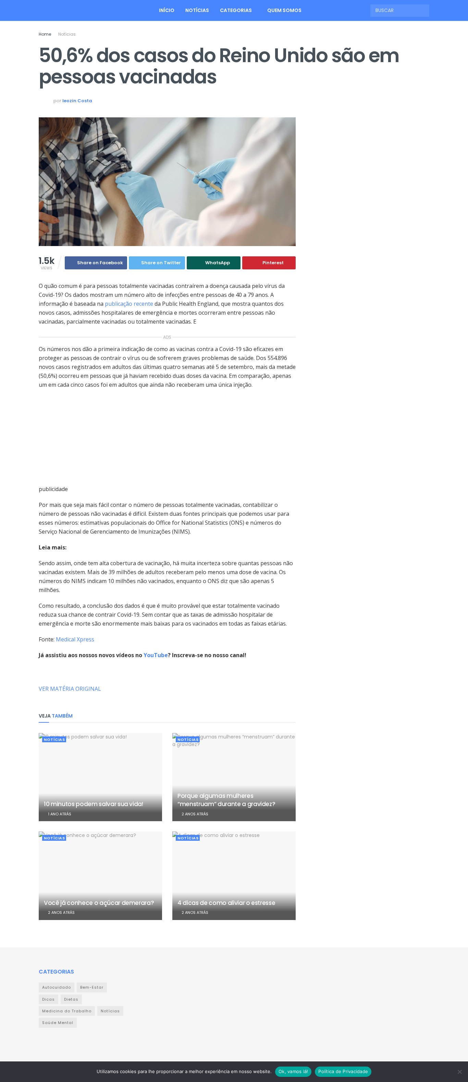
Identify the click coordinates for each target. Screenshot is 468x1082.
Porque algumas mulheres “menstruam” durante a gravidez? (226, 800)
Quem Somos (284, 10)
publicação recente (130, 303)
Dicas (48, 999)
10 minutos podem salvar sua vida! (93, 804)
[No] (459, 1071)
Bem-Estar (91, 987)
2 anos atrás (194, 814)
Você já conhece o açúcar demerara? (99, 903)
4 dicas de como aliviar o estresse (226, 903)
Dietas (71, 999)
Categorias (236, 10)
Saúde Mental (57, 1022)
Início (166, 10)
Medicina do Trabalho (66, 1011)
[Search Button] (423, 10)
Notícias (197, 10)
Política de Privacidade (343, 1071)
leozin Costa (77, 100)
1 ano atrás (59, 814)
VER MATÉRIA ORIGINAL (70, 689)
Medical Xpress (75, 639)
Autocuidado (56, 987)
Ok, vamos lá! (293, 1071)
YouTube (156, 655)
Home (45, 34)
